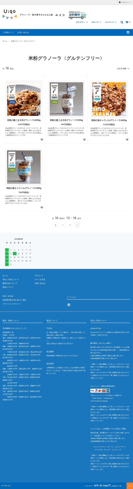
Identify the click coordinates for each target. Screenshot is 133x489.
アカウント (125, 2)
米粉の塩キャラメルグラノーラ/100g (23, 188)
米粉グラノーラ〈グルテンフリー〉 (23, 41)
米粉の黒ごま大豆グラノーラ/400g (24, 120)
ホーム (5, 41)
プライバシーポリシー (12, 304)
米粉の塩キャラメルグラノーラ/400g (109, 120)
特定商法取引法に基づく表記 (14, 300)
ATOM (10, 296)
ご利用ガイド (8, 32)
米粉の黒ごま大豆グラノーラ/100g (66, 120)
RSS (4, 296)
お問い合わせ (23, 32)
